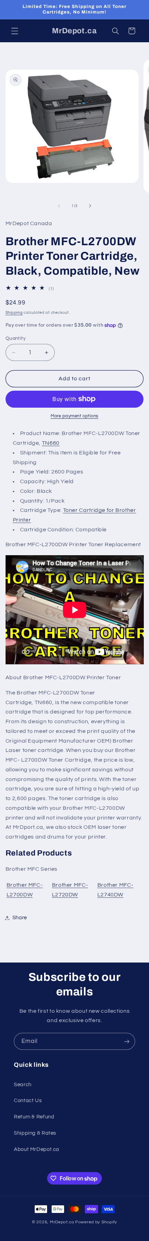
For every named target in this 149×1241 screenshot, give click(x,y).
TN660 (51, 443)
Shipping (14, 312)
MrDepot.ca (62, 1222)
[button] (15, 31)
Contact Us (28, 1100)
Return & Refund (34, 1116)
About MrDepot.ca (36, 1149)
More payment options (74, 416)
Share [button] (19, 917)
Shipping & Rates (35, 1133)
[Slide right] (90, 206)
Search (23, 1084)
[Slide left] (59, 206)
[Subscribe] (127, 1041)
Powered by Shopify (96, 1222)
